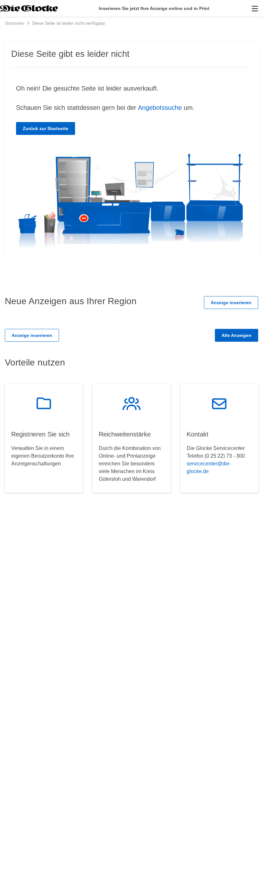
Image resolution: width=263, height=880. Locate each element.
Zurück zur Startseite (45, 128)
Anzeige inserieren (231, 302)
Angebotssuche (160, 107)
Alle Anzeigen (236, 335)
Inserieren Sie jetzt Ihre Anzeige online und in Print (154, 8)
